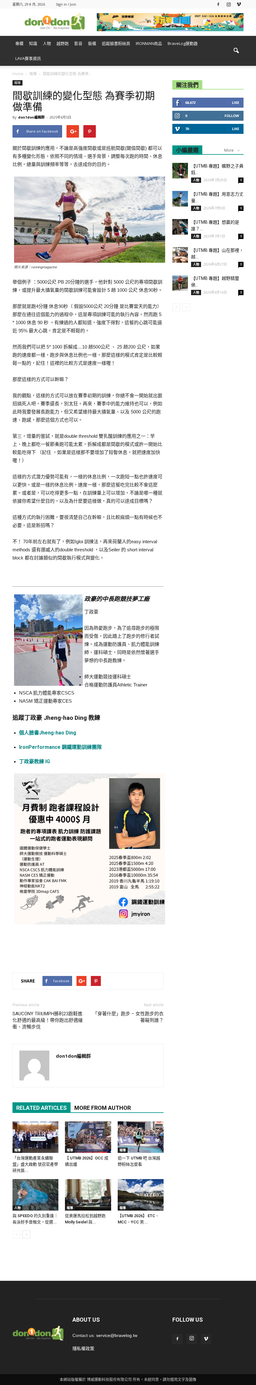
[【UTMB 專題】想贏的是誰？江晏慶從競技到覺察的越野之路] (180, 227)
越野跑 (63, 43)
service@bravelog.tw (116, 1335)
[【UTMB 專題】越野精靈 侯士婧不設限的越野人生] (180, 283)
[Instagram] (228, 4)
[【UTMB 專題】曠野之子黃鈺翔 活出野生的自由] (180, 170)
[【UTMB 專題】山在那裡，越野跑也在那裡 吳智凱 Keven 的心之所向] (180, 255)
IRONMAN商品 (149, 43)
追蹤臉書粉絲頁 (116, 43)
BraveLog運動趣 (183, 43)
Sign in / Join (66, 4)
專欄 (19, 43)
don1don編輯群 (31, 117)
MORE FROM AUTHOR (102, 1108)
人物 (47, 43)
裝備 (92, 43)
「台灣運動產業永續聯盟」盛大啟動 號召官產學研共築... (35, 1164)
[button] (236, 50)
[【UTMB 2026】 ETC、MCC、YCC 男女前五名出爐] (141, 1195)
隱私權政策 (83, 1348)
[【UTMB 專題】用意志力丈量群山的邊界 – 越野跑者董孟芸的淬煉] (180, 199)
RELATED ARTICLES (41, 1108)
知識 (33, 43)
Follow (231, 115)
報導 (17, 82)
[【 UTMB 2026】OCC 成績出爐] (88, 1137)
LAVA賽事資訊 (28, 58)
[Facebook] (218, 4)
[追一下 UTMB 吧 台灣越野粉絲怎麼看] (141, 1137)
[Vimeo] (239, 4)
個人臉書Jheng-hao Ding (47, 733)
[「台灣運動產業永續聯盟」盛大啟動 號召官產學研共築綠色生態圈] (35, 1137)
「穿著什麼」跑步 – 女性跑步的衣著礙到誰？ (128, 1017)
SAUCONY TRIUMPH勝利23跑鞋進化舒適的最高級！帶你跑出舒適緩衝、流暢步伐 (47, 1020)
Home (17, 73)
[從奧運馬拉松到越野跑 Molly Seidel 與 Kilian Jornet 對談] (88, 1195)
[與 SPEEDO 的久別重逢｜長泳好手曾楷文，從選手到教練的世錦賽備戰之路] (35, 1195)
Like (235, 102)
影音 (78, 43)
